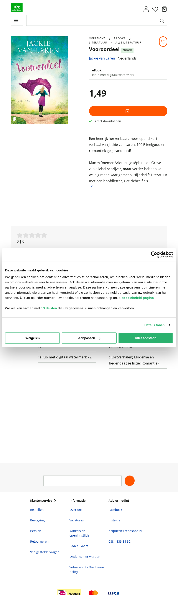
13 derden (49, 308)
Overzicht (97, 38)
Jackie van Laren (102, 58)
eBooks (120, 38)
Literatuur (98, 42)
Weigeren (32, 338)
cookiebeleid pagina (138, 298)
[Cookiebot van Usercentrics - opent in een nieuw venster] (154, 254)
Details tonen (154, 325)
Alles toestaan (145, 338)
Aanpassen (86, 338)
